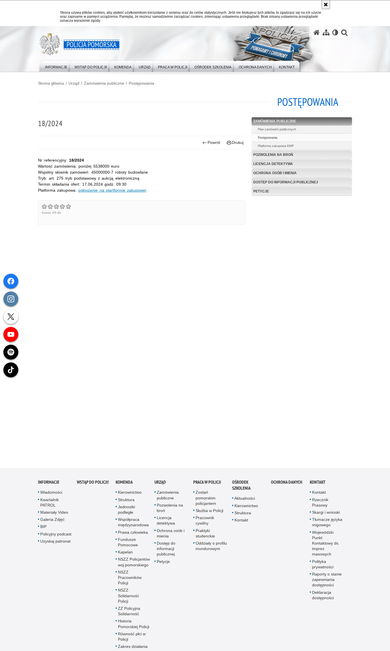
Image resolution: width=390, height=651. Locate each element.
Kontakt (241, 523)
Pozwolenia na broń (273, 155)
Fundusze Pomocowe (128, 545)
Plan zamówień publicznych (277, 129)
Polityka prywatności (322, 567)
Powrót (214, 142)
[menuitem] (56, 66)
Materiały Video (54, 515)
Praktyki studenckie (205, 536)
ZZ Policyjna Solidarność (129, 614)
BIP (43, 529)
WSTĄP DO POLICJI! (93, 485)
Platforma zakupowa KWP (276, 146)
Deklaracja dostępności (323, 598)
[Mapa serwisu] (326, 32)
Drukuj (238, 142)
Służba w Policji (209, 513)
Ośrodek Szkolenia (241, 488)
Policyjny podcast (55, 537)
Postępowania (141, 83)
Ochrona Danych (286, 485)
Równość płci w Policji (132, 639)
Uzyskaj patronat (55, 544)
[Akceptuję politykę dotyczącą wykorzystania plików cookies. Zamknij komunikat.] (325, 4)
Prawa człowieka (133, 535)
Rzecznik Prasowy (320, 505)
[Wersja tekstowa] (335, 32)
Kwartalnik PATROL (49, 505)
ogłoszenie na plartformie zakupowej (112, 190)
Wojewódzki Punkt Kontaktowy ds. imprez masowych (325, 546)
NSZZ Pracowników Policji (130, 580)
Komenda (124, 485)
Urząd (74, 83)
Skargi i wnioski (326, 515)
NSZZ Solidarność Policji (128, 598)
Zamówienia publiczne (104, 83)
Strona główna (51, 83)
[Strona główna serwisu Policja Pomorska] (316, 32)
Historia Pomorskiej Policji (133, 627)
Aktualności (244, 501)
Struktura (126, 502)
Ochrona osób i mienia (275, 173)
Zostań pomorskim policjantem (206, 501)
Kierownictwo (130, 495)
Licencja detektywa (273, 164)
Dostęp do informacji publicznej (285, 182)
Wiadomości (51, 495)
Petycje (261, 191)
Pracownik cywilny (205, 523)
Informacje (48, 485)
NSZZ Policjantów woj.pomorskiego (134, 565)
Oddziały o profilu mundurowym (211, 549)
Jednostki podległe (126, 512)
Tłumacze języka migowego (327, 525)
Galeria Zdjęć (52, 522)
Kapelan (125, 555)
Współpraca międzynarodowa (133, 525)
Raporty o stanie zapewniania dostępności (327, 582)
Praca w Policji (207, 485)
